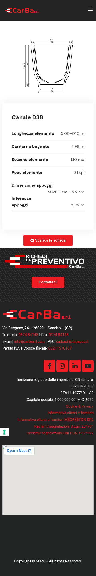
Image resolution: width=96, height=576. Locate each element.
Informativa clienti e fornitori (71, 413)
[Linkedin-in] (75, 366)
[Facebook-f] (49, 366)
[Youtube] (88, 366)
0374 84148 (28, 335)
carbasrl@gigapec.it (72, 341)
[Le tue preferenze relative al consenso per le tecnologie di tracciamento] (4, 432)
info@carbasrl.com (29, 341)
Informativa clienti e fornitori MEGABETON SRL (55, 419)
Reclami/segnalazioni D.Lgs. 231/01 (64, 426)
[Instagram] (62, 366)
